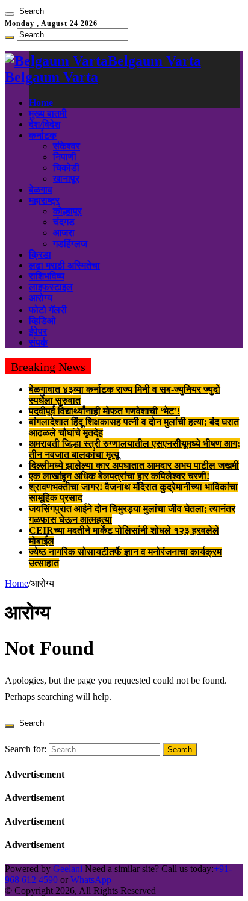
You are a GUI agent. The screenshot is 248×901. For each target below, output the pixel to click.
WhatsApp (90, 879)
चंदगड (64, 222)
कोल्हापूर (67, 211)
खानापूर (66, 178)
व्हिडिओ (42, 321)
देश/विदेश (44, 124)
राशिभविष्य (46, 276)
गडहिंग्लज (70, 243)
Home (41, 103)
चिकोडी (66, 168)
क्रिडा (40, 254)
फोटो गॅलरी (48, 310)
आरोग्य (40, 298)
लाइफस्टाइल (51, 287)
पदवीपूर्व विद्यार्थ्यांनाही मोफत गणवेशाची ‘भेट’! (104, 411)
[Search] (9, 14)
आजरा (64, 233)
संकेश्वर (66, 146)
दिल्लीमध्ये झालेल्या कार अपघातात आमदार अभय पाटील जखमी (134, 465)
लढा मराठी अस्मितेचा (64, 265)
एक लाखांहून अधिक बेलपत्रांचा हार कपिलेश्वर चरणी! (119, 476)
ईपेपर (38, 331)
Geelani (67, 869)
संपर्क (38, 342)
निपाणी (64, 157)
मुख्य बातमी (48, 113)
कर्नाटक (43, 135)
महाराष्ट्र (44, 200)
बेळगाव (40, 189)
